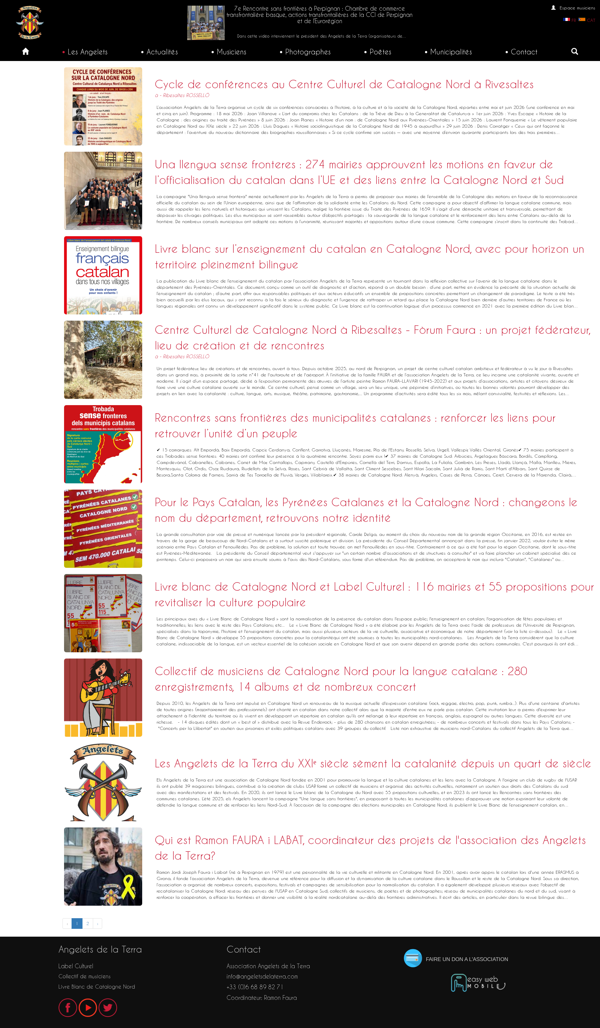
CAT (591, 20)
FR (574, 20)
